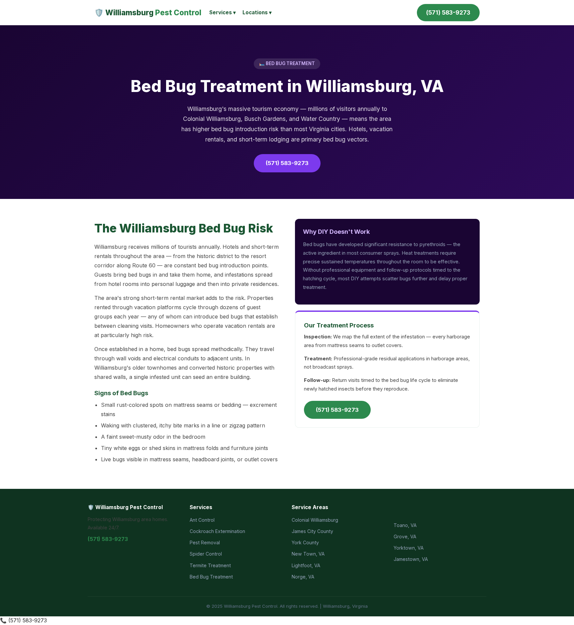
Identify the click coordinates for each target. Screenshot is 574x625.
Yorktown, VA (409, 548)
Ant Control (202, 520)
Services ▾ (222, 12)
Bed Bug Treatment (211, 577)
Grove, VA (405, 536)
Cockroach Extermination (217, 531)
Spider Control (206, 554)
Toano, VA (405, 525)
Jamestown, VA (411, 559)
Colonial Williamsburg (315, 520)
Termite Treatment (210, 565)
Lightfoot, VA (306, 565)
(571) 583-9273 (448, 12)
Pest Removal (205, 542)
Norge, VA (303, 577)
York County (305, 542)
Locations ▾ (257, 12)
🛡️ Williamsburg (147, 12)
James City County (312, 531)
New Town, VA (308, 554)
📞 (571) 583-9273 (23, 620)
